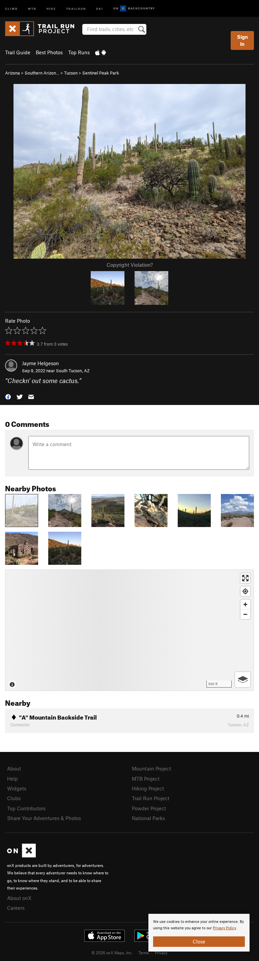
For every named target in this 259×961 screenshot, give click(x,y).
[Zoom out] (245, 614)
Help (12, 779)
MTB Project (146, 779)
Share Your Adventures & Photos (44, 818)
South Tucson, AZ (73, 370)
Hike (51, 8)
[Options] (242, 679)
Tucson (71, 73)
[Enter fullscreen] (245, 578)
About (14, 768)
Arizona (12, 73)
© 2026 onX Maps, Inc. (112, 952)
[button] (8, 396)
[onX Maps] (21, 855)
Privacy (161, 952)
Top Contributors (26, 808)
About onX (19, 898)
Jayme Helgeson (40, 363)
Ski (99, 8)
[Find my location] (245, 591)
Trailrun (76, 8)
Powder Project (149, 808)
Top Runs (79, 52)
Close (199, 941)
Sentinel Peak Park (100, 73)
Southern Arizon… (42, 73)
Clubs (14, 798)
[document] (199, 933)
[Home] (43, 28)
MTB (32, 8)
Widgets (16, 788)
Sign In (242, 40)
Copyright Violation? (130, 265)
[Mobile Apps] (100, 52)
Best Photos (49, 52)
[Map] (129, 630)
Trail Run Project (150, 798)
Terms (143, 952)
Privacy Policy (224, 928)
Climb (11, 8)
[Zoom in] (245, 604)
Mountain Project (151, 768)
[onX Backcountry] (134, 8)
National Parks (148, 818)
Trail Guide (17, 52)
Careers (16, 908)
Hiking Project (148, 788)
